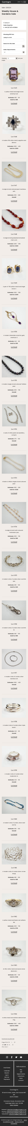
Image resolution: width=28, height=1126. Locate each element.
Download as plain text (8, 1039)
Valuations (21, 1076)
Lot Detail (14, 103)
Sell (21, 1072)
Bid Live (7, 1077)
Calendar (7, 1071)
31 (9, 1045)
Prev (3, 1047)
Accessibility (14, 1123)
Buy (21, 1070)
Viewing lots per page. (12, 59)
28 (3, 1045)
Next (6, 1047)
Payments (7, 1079)
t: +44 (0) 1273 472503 (10, 27)
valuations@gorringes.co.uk (17, 1114)
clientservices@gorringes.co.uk (16, 1109)
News (21, 1078)
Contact (21, 1080)
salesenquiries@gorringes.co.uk (16, 1112)
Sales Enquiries (8, 25)
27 (14, 1042)
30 (7, 1045)
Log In (19, 1)
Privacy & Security (19, 1121)
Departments (21, 1074)
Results (7, 1073)
